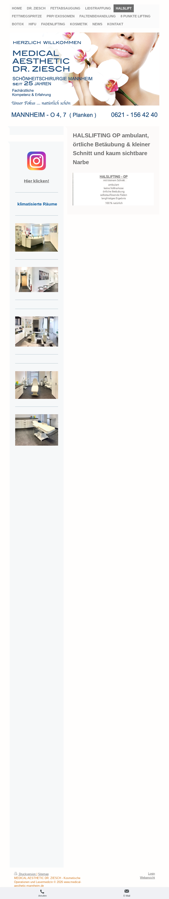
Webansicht (147, 877)
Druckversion (27, 874)
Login (151, 873)
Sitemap (43, 874)
